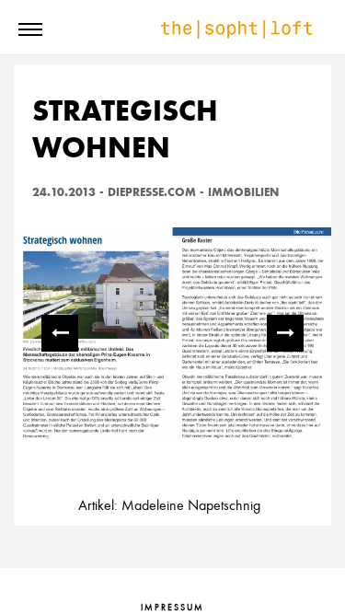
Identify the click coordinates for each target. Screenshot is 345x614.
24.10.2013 (64, 192)
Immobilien (243, 192)
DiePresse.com (152, 192)
